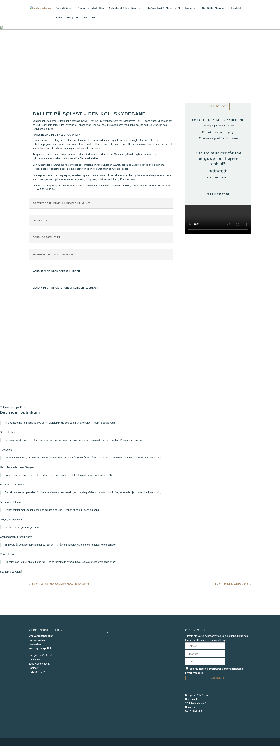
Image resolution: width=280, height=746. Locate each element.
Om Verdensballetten (91, 8)
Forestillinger (64, 8)
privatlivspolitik (194, 672)
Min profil (73, 17)
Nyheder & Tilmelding (122, 8)
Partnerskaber (37, 640)
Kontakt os (35, 644)
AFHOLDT (218, 106)
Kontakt (236, 8)
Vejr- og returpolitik (40, 648)
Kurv (59, 17)
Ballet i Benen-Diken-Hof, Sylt (233, 583)
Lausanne (191, 8)
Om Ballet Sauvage (214, 8)
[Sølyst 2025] (103, 385)
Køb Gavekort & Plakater (160, 8)
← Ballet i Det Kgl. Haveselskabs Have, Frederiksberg (59, 583)
